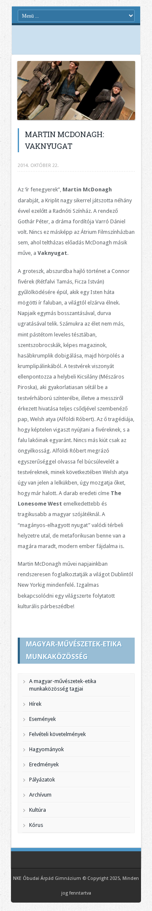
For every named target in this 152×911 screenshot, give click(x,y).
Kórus (36, 825)
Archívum (40, 795)
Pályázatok (42, 779)
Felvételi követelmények (57, 734)
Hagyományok (46, 749)
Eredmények (44, 764)
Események (42, 719)
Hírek (35, 704)
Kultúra (37, 810)
